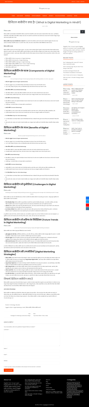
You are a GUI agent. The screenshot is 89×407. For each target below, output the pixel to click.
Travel (69, 396)
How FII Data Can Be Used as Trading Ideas (73, 75)
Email (5, 354)
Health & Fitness (60, 15)
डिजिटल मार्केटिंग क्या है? (36, 307)
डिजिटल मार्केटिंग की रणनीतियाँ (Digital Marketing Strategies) (18, 65)
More (75, 15)
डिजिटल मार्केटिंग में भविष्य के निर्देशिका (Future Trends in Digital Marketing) (20, 63)
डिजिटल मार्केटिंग (7, 33)
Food (75, 388)
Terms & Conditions (50, 389)
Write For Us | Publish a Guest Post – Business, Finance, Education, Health (54, 392)
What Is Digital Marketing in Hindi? (17, 307)
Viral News (45, 404)
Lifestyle (69, 15)
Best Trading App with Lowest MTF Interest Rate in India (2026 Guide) (78, 91)
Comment (6, 329)
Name (5, 348)
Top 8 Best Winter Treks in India (40, 314)
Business (27, 15)
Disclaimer (48, 383)
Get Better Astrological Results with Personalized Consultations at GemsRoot (78, 110)
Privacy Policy (49, 387)
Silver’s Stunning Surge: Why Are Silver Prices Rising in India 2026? (78, 100)
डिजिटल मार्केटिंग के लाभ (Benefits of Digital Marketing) (17, 60)
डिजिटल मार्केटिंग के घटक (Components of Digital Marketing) (18, 58)
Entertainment (36, 15)
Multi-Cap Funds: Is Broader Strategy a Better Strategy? (77, 130)
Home (13, 15)
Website (5, 360)
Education (20, 15)
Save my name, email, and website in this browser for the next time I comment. (23, 366)
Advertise (82, 1)
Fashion (44, 15)
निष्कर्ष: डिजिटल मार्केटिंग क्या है (11, 67)
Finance (51, 15)
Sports (69, 394)
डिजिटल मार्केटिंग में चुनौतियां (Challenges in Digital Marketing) (18, 62)
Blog (47, 381)
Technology (12, 305)
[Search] (82, 31)
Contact (78, 1)
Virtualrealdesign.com (8, 298)
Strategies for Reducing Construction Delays (20, 314)
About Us (73, 1)
